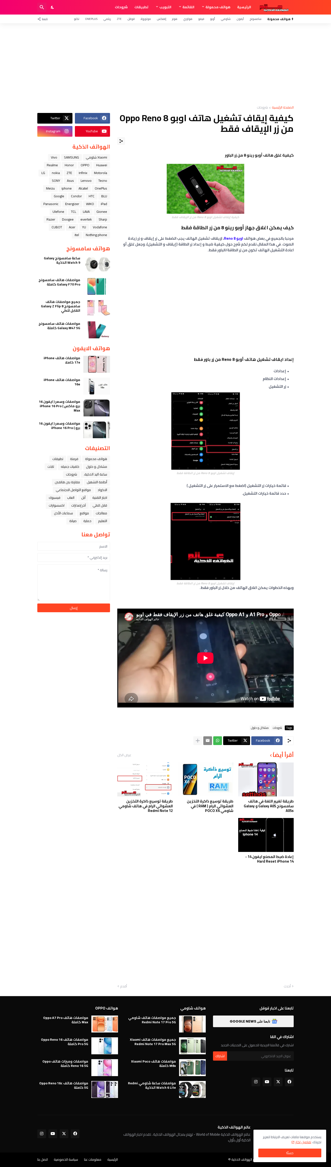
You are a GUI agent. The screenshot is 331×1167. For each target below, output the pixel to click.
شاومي (226, 19)
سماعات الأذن (63, 513)
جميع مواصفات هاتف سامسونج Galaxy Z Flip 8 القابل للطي (60, 306)
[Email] (207, 740)
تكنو (76, 19)
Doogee (68, 219)
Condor (76, 196)
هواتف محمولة (217, 7)
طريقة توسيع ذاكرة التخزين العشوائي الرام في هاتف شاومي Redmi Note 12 (145, 806)
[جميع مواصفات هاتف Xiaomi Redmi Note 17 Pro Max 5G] (192, 1045)
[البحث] (42, 7)
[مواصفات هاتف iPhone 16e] (96, 386)
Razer (51, 219)
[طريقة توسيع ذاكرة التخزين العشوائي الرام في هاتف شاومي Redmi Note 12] (145, 779)
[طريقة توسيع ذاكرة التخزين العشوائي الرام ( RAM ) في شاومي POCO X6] (205, 779)
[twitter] (278, 1082)
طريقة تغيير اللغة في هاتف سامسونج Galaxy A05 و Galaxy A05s (269, 806)
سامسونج (255, 19)
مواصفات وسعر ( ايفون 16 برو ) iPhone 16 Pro (59, 425)
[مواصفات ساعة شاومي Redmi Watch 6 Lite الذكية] (192, 1089)
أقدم (123, 986)
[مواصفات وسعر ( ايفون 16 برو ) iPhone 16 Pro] (96, 429)
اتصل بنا (42, 1159)
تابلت (50, 466)
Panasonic (50, 204)
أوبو (212, 19)
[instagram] (256, 1082)
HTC (92, 196)
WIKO (90, 204)
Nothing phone (96, 235)
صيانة (73, 521)
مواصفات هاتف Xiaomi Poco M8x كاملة (153, 1063)
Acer (72, 227)
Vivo (54, 157)
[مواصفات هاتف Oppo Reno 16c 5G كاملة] (104, 1089)
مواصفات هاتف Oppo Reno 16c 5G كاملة (63, 1085)
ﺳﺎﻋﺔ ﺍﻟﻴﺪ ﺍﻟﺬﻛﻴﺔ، (95, 474)
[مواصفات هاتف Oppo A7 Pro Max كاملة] (104, 1024)
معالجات (101, 513)
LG (43, 173)
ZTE (119, 19)
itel (77, 235)
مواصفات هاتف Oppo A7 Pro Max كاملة (65, 1020)
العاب (70, 497)
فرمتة (74, 459)
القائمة (188, 7)
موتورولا (146, 19)
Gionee (101, 211)
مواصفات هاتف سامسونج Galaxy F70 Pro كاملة (59, 282)
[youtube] (267, 1082)
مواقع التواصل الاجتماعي (73, 490)
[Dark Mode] (52, 7)
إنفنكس (161, 19)
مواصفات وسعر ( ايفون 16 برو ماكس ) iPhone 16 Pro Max (59, 406)
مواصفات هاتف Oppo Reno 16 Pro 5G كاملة (64, 1041)
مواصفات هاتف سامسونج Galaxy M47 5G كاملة (59, 325)
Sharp (103, 219)
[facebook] (289, 1082)
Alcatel (83, 188)
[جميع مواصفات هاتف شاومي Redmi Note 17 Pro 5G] (192, 1024)
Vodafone (100, 227)
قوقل (131, 19)
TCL (73, 211)
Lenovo (86, 180)
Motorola (100, 173)
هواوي (187, 19)
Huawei (101, 165)
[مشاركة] (121, 141)
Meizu (50, 188)
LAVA (86, 211)
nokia (56, 173)
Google (59, 196)
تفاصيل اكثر (303, 1142)
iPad (104, 204)
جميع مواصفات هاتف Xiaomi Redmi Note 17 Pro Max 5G (153, 1041)
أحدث (287, 986)
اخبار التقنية (99, 497)
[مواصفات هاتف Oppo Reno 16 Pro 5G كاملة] (104, 1045)
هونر (174, 19)
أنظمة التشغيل (97, 482)
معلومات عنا (92, 1159)
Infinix (83, 173)
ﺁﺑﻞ (83, 497)
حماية (87, 521)
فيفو (201, 19)
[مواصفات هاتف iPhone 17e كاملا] (96, 364)
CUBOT (57, 227)
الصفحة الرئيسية (283, 108)
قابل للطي (100, 505)
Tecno (102, 180)
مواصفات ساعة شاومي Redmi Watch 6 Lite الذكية (152, 1085)
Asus (70, 180)
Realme (52, 165)
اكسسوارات (56, 505)
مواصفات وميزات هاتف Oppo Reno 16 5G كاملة (65, 1063)
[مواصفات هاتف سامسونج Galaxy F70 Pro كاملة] (96, 286)
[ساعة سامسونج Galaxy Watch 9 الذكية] (96, 264)
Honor (69, 165)
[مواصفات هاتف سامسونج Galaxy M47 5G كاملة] (96, 329)
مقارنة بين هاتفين (67, 482)
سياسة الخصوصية (66, 1159)
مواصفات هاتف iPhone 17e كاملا (62, 360)
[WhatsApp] (217, 740)
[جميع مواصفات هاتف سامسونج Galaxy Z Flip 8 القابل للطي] (96, 308)
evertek (86, 219)
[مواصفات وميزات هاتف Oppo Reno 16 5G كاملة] (104, 1067)
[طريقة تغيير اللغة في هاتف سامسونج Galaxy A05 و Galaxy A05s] (266, 779)
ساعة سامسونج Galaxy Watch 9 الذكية (62, 260)
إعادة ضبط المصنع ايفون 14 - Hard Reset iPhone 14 (269, 859)
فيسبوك (54, 497)
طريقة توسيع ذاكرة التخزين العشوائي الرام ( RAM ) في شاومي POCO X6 (210, 806)
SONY (56, 180)
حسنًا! (289, 1153)
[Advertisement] (165, 64)
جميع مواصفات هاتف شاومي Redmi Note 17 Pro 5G (152, 1020)
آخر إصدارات (78, 505)
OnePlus (91, 19)
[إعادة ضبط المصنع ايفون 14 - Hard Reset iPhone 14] (266, 835)
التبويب (165, 7)
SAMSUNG (71, 157)
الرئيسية (244, 7)
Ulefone (58, 211)
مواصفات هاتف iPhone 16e (62, 382)
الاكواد (102, 490)
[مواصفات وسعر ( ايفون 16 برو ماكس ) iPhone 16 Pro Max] (96, 407)
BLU (104, 196)
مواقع (84, 513)
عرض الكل (124, 755)
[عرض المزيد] (197, 740)
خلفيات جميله (70, 466)
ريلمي (107, 19)
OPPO (85, 165)
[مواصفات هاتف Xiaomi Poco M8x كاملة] (192, 1067)
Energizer (72, 204)
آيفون (240, 19)
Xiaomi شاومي (96, 157)
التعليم (102, 521)
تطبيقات (141, 7)
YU (84, 227)
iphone (67, 188)
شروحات (121, 7)
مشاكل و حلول (260, 727)
